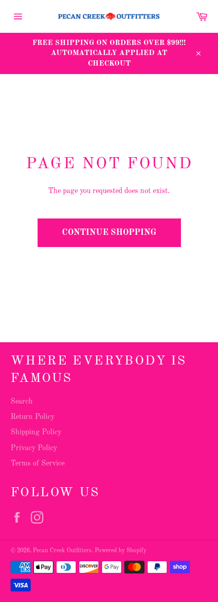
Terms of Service (38, 463)
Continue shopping (109, 233)
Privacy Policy (34, 448)
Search (22, 401)
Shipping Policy (36, 432)
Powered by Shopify (121, 551)
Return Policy (32, 417)
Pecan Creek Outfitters (62, 551)
